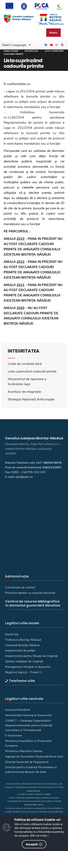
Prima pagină (11, 50)
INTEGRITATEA (31, 50)
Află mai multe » (39, 835)
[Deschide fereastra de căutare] (61, 45)
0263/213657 (51, 467)
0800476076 (53, 463)
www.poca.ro (33, 790)
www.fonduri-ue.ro (33, 804)
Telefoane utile (22, 680)
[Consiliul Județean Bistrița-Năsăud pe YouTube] (50, 45)
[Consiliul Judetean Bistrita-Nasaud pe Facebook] (45, 45)
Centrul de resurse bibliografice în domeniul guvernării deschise (32, 603)
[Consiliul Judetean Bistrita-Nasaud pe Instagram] (56, 45)
